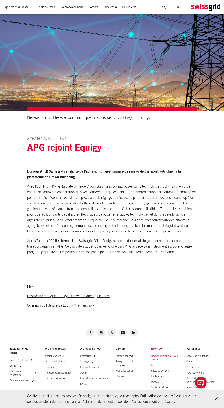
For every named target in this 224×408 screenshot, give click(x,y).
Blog (153, 365)
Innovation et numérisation (94, 378)
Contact (84, 384)
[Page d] (206, 7)
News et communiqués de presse (82, 118)
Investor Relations (89, 367)
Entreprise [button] (85, 356)
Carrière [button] (93, 7)
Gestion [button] (13, 366)
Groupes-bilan (193, 367)
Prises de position (160, 371)
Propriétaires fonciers (56, 378)
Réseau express (53, 367)
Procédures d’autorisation (58, 373)
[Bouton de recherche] (164, 7)
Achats (84, 373)
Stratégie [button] (84, 361)
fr (177, 7)
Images (155, 382)
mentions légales (161, 401)
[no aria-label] (90, 333)
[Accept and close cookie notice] (216, 398)
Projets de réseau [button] (46, 7)
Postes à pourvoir (124, 356)
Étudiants (120, 376)
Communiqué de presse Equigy (50, 305)
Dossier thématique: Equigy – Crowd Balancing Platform (68, 296)
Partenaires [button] (129, 7)
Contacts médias (159, 387)
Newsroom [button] (110, 7)
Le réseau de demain (55, 361)
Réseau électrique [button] (19, 360)
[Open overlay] (200, 382)
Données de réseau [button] (19, 380)
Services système (195, 373)
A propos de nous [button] (72, 7)
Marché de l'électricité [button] (15, 373)
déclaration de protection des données (109, 401)
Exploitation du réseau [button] (17, 7)
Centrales (191, 361)
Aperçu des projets (54, 356)
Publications (157, 376)
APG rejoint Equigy (134, 118)
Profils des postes (124, 371)
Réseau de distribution (197, 356)
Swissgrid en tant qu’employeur (124, 363)
